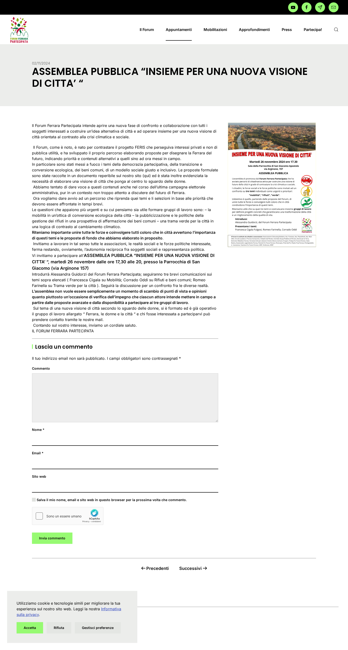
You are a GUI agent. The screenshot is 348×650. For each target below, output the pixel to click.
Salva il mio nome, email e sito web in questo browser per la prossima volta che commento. (111, 500)
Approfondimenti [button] (254, 29)
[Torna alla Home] (18, 29)
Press (287, 29)
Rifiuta (59, 628)
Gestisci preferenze (98, 628)
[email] (334, 7)
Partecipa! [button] (313, 29)
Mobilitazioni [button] (215, 29)
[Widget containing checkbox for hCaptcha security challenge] (67, 516)
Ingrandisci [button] (272, 185)
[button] (336, 29)
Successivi (190, 568)
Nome (38, 430)
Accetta (30, 628)
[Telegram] (320, 7)
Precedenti (157, 568)
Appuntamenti (179, 29)
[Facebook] (293, 7)
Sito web (39, 476)
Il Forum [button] (147, 29)
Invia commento (52, 538)
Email (38, 453)
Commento (41, 368)
